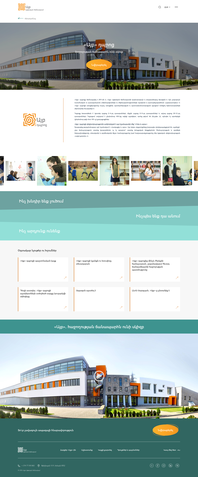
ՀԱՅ (166, 7)
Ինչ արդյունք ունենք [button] (39, 230)
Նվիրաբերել (99, 65)
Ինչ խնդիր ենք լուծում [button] (40, 201)
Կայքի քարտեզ (105, 450)
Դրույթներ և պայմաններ (128, 450)
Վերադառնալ (30, 18)
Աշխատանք (87, 450)
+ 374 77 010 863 (28, 465)
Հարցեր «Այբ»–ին (68, 450)
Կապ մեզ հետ (170, 450)
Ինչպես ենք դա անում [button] (157, 215)
